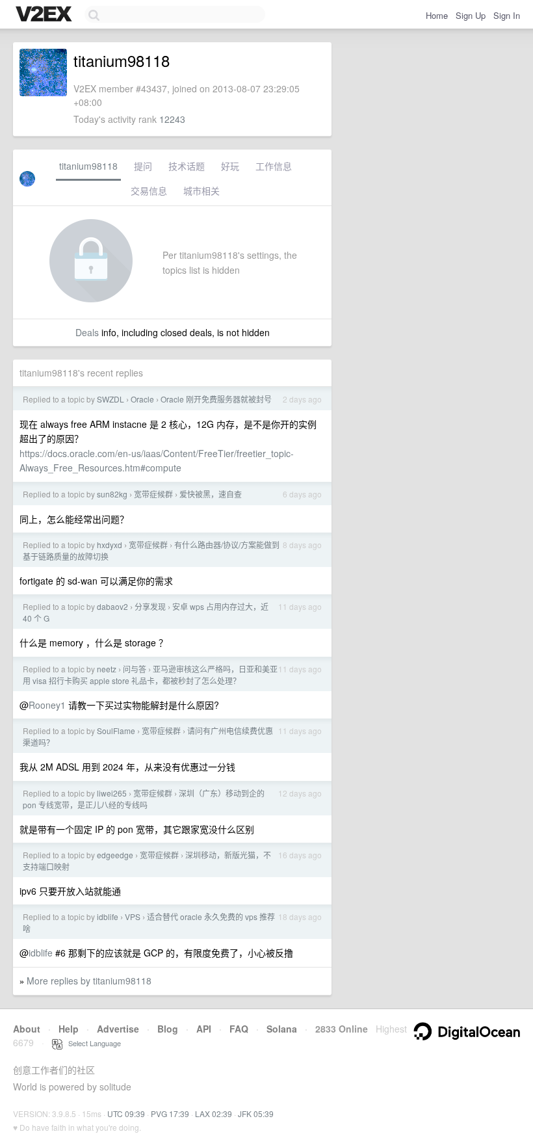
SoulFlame (116, 730)
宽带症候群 (153, 493)
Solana (281, 1028)
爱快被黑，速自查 (210, 493)
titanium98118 (88, 165)
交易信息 (149, 190)
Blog (167, 1028)
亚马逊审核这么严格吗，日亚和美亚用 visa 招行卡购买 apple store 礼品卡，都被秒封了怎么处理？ (150, 674)
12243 (172, 118)
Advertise (118, 1028)
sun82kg (112, 493)
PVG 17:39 (170, 1113)
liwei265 (112, 792)
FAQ (238, 1028)
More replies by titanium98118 (89, 980)
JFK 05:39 (256, 1113)
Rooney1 (47, 704)
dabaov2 (112, 606)
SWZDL (110, 398)
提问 (143, 165)
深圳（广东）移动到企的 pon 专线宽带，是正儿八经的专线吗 (144, 798)
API (203, 1028)
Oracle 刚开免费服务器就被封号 (216, 398)
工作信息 (273, 165)
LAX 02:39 (213, 1113)
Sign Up (471, 15)
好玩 (230, 165)
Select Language (91, 1043)
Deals (87, 332)
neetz (106, 668)
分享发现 (150, 606)
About (26, 1028)
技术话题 (186, 165)
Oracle (142, 398)
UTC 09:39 (126, 1113)
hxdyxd (109, 544)
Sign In (506, 15)
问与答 (134, 668)
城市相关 (201, 190)
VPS (132, 916)
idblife (107, 916)
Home (437, 15)
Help (68, 1028)
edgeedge (115, 854)
